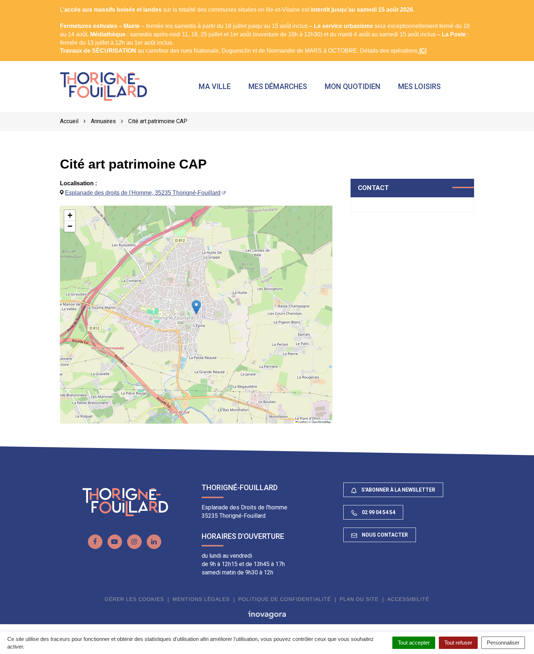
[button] (196, 307)
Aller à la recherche (115, 4)
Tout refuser (458, 642)
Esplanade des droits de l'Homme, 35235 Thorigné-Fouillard (143, 193)
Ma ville (215, 86)
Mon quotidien (352, 86)
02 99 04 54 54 (378, 512)
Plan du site (359, 599)
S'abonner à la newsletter (397, 490)
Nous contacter (384, 535)
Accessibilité (408, 599)
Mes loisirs (419, 86)
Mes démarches (277, 86)
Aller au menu (20, 4)
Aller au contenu (64, 4)
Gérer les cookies (134, 599)
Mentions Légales (201, 599)
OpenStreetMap (321, 422)
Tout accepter (414, 642)
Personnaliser (503, 642)
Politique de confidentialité (284, 599)
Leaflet (302, 422)
